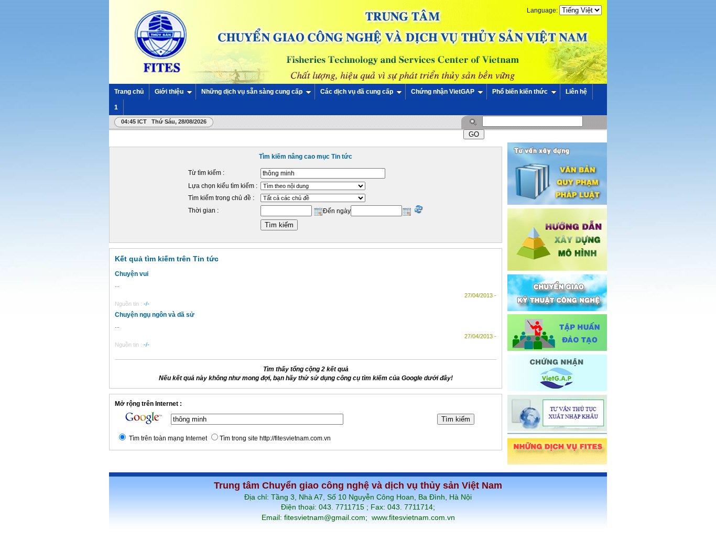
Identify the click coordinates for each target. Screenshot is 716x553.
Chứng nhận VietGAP (442, 91)
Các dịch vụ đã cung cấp (356, 91)
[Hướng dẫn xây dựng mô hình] (557, 268)
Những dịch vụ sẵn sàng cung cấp (251, 91)
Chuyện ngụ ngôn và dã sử (154, 314)
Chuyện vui (131, 274)
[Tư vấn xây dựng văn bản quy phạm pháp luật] (557, 202)
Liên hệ (576, 91)
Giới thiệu (169, 91)
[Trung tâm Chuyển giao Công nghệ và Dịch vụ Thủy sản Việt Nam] (358, 41)
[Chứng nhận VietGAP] (557, 389)
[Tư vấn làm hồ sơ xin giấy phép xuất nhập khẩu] (557, 432)
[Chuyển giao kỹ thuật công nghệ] (557, 309)
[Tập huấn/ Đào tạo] (557, 348)
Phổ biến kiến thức (520, 91)
